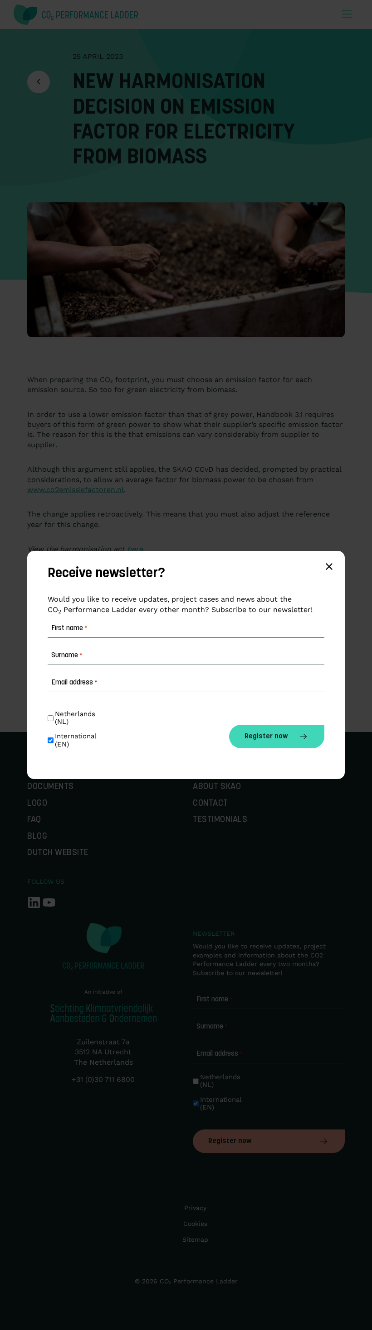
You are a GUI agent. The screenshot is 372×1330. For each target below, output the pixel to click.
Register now (229, 1141)
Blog (37, 836)
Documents (50, 787)
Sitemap (195, 1239)
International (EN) (222, 1103)
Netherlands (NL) (221, 1081)
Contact (210, 803)
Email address (219, 1053)
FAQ (34, 820)
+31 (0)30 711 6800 (103, 1079)
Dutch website (57, 853)
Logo (37, 803)
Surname (212, 1026)
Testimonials (220, 820)
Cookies (195, 1223)
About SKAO (217, 787)
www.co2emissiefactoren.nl (75, 489)
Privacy (195, 1207)
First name (214, 999)
